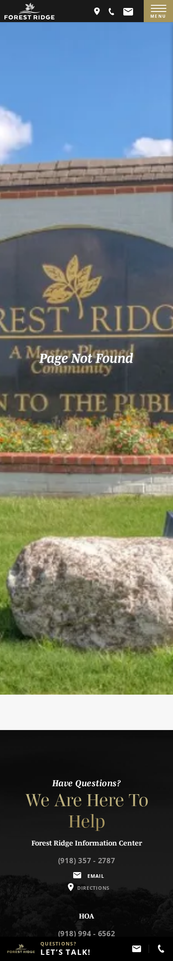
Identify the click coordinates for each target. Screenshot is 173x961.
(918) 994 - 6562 (86, 933)
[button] (111, 11)
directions (93, 887)
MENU (158, 16)
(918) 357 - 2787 (86, 860)
